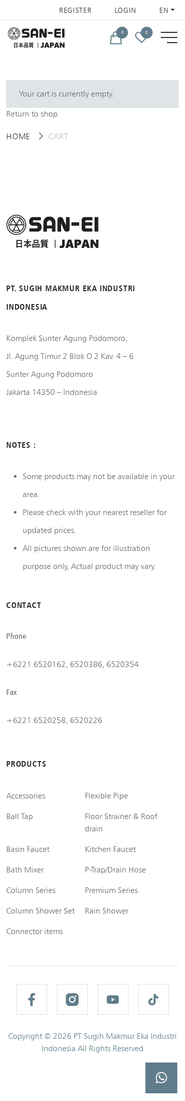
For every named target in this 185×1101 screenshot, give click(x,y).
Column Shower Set (40, 911)
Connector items (34, 931)
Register (75, 10)
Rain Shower (106, 911)
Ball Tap (19, 816)
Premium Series (111, 890)
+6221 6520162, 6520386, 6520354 (72, 664)
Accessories (25, 796)
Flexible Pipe (106, 796)
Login (126, 10)
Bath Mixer (25, 870)
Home (18, 136)
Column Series (30, 890)
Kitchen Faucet (110, 849)
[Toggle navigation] (169, 37)
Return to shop (32, 114)
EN (164, 10)
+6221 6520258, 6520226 (54, 720)
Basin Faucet (27, 849)
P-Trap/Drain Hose (115, 870)
